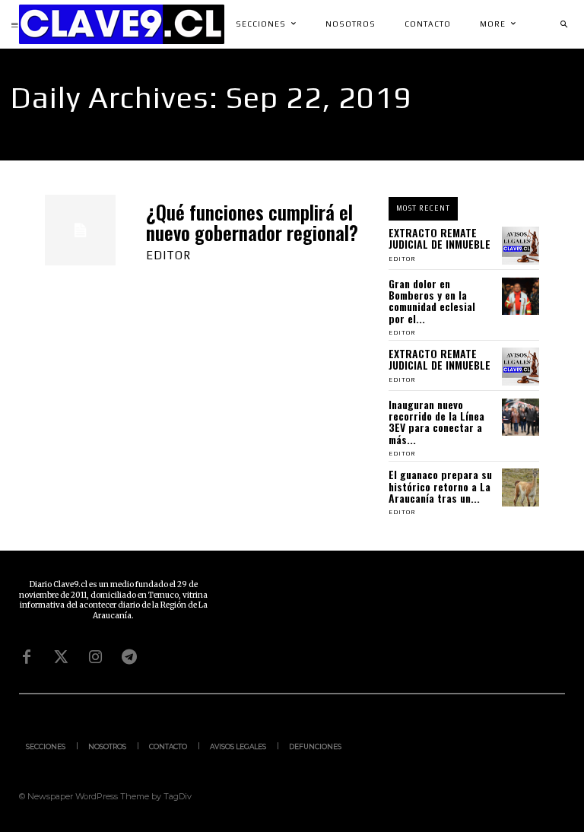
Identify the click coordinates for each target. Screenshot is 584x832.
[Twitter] (60, 657)
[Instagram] (95, 657)
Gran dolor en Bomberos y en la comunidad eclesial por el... (432, 300)
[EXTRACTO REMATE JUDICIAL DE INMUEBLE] (521, 246)
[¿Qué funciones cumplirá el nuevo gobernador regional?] (80, 230)
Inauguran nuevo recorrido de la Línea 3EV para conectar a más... (436, 421)
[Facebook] (26, 657)
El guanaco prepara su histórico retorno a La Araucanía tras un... (440, 486)
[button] (563, 24)
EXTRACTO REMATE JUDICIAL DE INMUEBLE (439, 238)
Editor (168, 255)
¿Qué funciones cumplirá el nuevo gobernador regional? (252, 222)
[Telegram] (129, 657)
